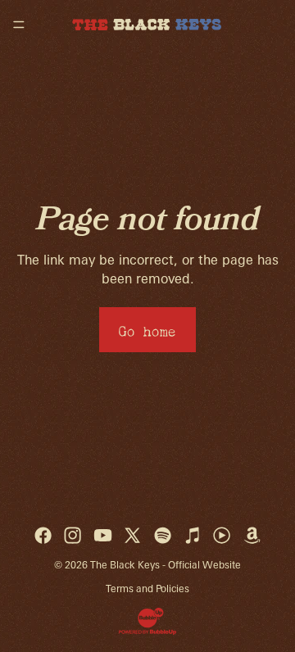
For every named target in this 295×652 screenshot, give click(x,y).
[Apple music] (192, 535)
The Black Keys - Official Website (165, 565)
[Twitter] (132, 535)
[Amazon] (252, 535)
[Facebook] (43, 535)
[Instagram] (72, 535)
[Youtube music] (221, 535)
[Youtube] (103, 535)
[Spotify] (162, 535)
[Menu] (19, 24)
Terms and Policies (147, 588)
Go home (147, 329)
